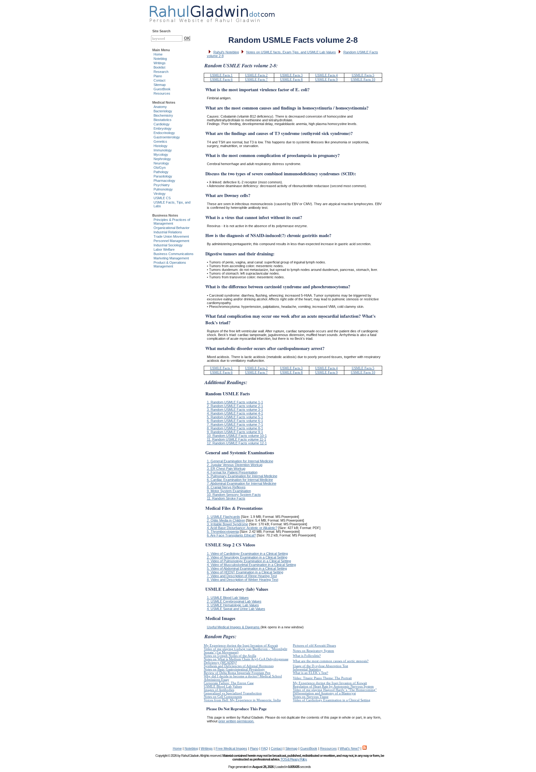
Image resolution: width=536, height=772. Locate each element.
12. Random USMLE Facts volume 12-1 (237, 443)
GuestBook (162, 89)
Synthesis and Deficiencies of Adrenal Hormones (239, 666)
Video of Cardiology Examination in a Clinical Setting (331, 700)
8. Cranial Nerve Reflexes (226, 487)
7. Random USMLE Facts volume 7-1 (235, 424)
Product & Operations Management (170, 264)
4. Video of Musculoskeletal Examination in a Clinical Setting (251, 565)
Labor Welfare (164, 249)
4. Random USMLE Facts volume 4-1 (235, 413)
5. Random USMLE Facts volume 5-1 (235, 417)
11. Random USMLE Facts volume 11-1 (236, 439)
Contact (159, 80)
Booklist (159, 67)
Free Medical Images (231, 748)
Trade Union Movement (171, 236)
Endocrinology (164, 133)
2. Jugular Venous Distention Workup (234, 465)
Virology (160, 193)
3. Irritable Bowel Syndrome (227, 524)
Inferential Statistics (307, 669)
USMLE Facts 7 (256, 79)
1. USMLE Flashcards (223, 516)
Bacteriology (163, 111)
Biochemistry (163, 115)
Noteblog (160, 59)
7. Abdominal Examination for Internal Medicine (241, 483)
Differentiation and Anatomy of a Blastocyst (324, 693)
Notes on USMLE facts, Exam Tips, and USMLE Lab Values (291, 52)
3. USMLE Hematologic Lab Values (233, 605)
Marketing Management (171, 258)
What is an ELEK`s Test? (310, 673)
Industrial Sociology (168, 245)
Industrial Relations (168, 232)
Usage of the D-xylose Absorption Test (320, 666)
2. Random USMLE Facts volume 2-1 (235, 406)
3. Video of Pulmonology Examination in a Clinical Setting (249, 561)
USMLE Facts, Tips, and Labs (172, 204)
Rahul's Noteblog (226, 52)
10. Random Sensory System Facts (234, 494)
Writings (160, 63)
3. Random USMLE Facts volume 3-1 (235, 409)
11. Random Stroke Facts (226, 498)
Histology (161, 146)
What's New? (350, 748)
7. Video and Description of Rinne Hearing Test (242, 576)
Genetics (160, 141)
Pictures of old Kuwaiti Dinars (314, 645)
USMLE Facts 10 (363, 79)
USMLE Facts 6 (221, 79)
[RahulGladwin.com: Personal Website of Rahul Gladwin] (212, 12)
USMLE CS (162, 198)
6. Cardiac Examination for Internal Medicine (240, 480)
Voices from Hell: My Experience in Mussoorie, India (242, 700)
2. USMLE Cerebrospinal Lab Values (234, 601)
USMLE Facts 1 (221, 75)
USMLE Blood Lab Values (223, 686)
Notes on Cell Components (223, 696)
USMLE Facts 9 (326, 79)
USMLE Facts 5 (363, 75)
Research (161, 72)
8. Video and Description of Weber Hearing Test (242, 579)
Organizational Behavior (172, 228)
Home (158, 54)
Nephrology (162, 159)
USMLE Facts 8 (291, 79)
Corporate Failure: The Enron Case (229, 683)
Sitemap (160, 85)
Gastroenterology (167, 137)
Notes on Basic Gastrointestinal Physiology (234, 669)
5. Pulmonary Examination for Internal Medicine (242, 476)
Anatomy (160, 107)
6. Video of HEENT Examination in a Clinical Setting (245, 572)
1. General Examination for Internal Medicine (240, 461)
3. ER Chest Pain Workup (226, 468)
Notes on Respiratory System (313, 651)
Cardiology (162, 124)
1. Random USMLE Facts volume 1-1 (235, 402)
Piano (158, 76)
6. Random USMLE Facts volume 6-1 (235, 421)
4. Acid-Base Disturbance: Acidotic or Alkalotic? (242, 528)
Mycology (161, 154)
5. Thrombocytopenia (223, 531)
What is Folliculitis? (307, 656)
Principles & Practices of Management (172, 221)
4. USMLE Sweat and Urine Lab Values (236, 609)
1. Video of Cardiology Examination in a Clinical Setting (247, 553)
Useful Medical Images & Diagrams (234, 627)
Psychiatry (162, 185)
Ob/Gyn (160, 167)
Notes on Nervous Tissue (310, 696)
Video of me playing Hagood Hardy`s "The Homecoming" (335, 690)
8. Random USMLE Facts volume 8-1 (235, 428)
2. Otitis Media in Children (226, 520)
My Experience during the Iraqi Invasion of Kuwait (241, 645)
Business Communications (174, 254)
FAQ (264, 748)
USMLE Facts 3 (291, 75)
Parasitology (163, 176)
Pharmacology (164, 180)
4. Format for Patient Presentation (232, 472)
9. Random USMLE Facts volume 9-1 (235, 432)
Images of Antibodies (219, 690)
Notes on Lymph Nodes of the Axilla (230, 656)
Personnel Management (171, 241)
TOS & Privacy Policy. (293, 759)
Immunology (163, 150)
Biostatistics (163, 120)
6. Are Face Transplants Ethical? (231, 535)
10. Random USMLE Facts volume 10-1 (237, 436)
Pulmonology (163, 189)
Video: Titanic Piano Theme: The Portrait (322, 678)
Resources (162, 93)
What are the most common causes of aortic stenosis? (330, 661)
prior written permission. (236, 721)
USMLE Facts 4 (326, 75)
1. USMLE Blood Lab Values (228, 597)
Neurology (161, 163)
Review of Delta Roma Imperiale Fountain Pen (237, 673)
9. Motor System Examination (229, 491)
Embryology (163, 128)
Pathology (161, 172)
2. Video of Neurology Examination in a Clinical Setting (247, 557)
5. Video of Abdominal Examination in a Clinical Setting (247, 568)
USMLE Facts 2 (256, 75)
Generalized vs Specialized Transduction (233, 693)
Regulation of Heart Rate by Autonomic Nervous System (333, 686)
